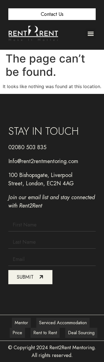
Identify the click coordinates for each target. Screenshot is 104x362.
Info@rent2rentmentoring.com (43, 161)
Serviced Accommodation (63, 322)
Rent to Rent (45, 332)
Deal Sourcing (81, 332)
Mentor (21, 322)
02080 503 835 (27, 147)
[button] (91, 34)
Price (17, 332)
